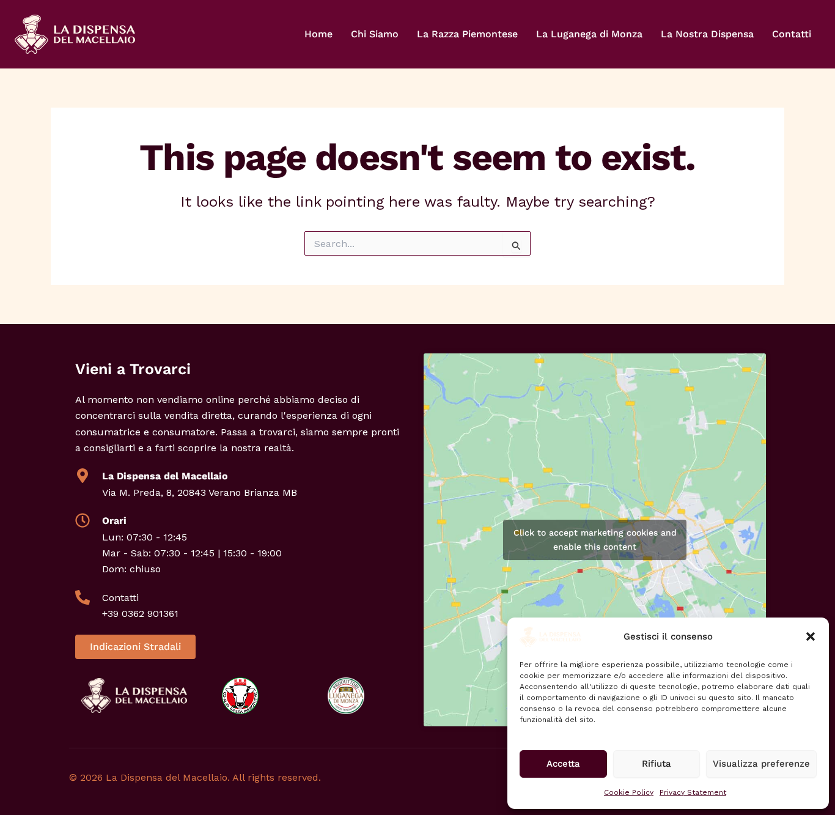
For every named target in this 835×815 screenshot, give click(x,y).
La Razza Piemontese (467, 34)
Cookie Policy (628, 792)
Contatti (791, 34)
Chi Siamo (375, 34)
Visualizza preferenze (761, 763)
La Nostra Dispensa (707, 34)
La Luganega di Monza (589, 34)
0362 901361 (150, 613)
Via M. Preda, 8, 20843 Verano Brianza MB (199, 492)
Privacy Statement (693, 792)
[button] (810, 636)
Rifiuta (656, 763)
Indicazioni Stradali (135, 646)
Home (318, 34)
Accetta (563, 763)
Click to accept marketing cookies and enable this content (595, 539)
